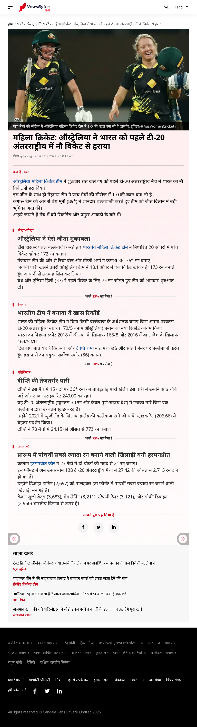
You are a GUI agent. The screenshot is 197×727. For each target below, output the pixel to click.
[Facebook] (83, 528)
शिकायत (119, 679)
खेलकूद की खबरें (37, 24)
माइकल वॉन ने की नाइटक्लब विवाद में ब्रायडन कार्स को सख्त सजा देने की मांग (70, 578)
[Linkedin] (114, 528)
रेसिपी (31, 662)
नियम (59, 679)
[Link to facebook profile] (35, 691)
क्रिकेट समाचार (81, 652)
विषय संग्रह (173, 679)
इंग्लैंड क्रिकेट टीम (25, 584)
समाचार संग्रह (152, 679)
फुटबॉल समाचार (107, 652)
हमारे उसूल (101, 679)
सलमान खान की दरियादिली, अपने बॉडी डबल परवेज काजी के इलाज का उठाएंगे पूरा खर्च (77, 609)
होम (10, 24)
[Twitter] (98, 528)
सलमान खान (22, 615)
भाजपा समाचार (18, 652)
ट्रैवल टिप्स (87, 642)
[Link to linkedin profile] (59, 691)
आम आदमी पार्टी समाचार (158, 642)
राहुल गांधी (15, 662)
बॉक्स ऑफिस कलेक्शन (50, 652)
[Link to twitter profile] (47, 691)
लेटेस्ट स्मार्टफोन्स (134, 652)
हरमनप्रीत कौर (42, 463)
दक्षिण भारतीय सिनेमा (55, 662)
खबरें (20, 24)
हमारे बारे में (16, 679)
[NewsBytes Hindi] (34, 7)
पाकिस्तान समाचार (163, 652)
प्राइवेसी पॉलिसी (39, 679)
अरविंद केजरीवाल (20, 642)
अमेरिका (19, 599)
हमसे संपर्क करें (78, 679)
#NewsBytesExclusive (117, 642)
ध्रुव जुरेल (19, 569)
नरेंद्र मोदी (68, 642)
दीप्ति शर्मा (85, 348)
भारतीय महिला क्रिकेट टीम (105, 247)
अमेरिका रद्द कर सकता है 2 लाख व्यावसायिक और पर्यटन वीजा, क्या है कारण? (69, 594)
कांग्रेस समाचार (47, 642)
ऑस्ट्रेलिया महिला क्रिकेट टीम (37, 181)
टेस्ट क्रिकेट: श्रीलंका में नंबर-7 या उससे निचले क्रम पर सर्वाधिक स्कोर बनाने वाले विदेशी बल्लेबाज (84, 563)
